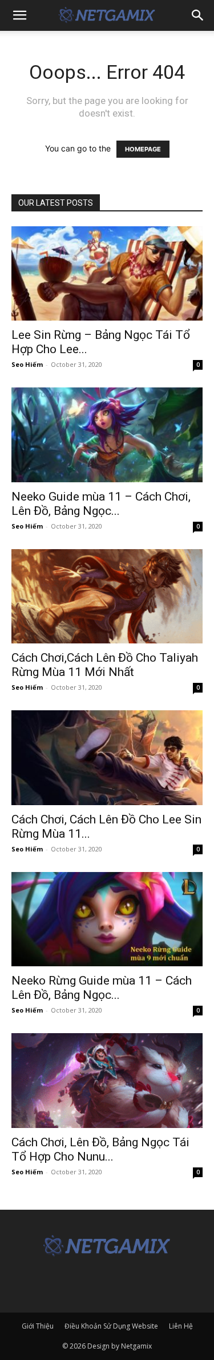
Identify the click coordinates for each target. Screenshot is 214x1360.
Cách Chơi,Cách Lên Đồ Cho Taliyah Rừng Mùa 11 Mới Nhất (104, 665)
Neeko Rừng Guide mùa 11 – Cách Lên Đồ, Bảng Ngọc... (101, 988)
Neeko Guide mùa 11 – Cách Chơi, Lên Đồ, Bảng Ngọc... (101, 504)
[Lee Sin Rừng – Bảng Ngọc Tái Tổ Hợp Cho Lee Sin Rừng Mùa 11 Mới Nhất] (107, 273)
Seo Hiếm (27, 364)
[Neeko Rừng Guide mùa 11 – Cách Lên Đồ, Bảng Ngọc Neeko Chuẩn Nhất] (107, 919)
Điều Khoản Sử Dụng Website (111, 1326)
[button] (19, 15)
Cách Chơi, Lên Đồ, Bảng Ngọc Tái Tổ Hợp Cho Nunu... (100, 1149)
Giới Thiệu (38, 1326)
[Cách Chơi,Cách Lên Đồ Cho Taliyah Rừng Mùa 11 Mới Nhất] (107, 596)
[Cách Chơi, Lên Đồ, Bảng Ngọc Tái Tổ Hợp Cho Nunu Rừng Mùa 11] (107, 1080)
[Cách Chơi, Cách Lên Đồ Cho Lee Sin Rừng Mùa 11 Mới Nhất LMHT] (107, 757)
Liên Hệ (181, 1326)
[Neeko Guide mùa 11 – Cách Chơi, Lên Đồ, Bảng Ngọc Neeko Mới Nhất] (107, 434)
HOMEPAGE (143, 149)
